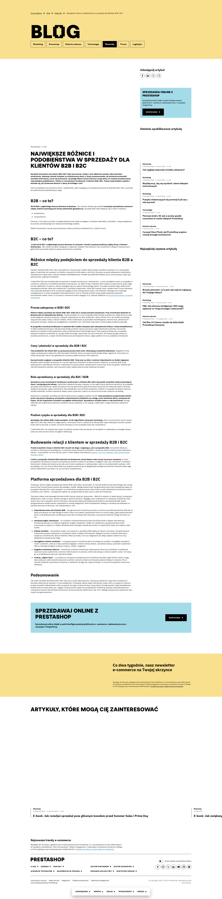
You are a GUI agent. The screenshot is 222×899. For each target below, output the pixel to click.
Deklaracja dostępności (100, 880)
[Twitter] (153, 75)
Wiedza (140, 891)
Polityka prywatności (80, 880)
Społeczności (125, 891)
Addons (97, 891)
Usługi (109, 891)
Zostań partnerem (100, 866)
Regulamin (66, 880)
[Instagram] (163, 867)
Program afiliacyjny (101, 871)
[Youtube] (178, 867)
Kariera (45, 866)
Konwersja (54, 44)
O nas (33, 866)
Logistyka (137, 44)
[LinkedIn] (148, 75)
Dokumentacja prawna (68, 871)
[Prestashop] (41, 6)
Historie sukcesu (73, 44)
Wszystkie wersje (125, 871)
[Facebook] (142, 75)
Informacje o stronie (39, 880)
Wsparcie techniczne (41, 871)
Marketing (38, 44)
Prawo (123, 44)
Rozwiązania (82, 891)
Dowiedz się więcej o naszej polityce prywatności (167, 686)
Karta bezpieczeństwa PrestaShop (44, 883)
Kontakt (57, 866)
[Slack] (189, 867)
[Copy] (158, 75)
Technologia (93, 44)
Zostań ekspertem (123, 866)
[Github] (184, 867)
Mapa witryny (54, 880)
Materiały (109, 44)
